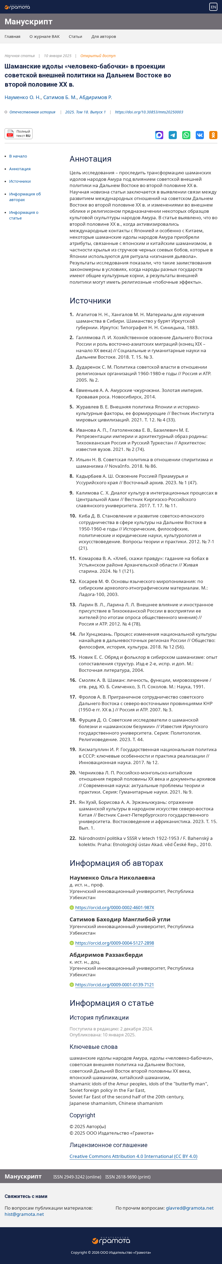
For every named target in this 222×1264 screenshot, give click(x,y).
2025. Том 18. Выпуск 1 (85, 111)
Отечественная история (32, 111)
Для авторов (104, 36)
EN (213, 6)
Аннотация (20, 168)
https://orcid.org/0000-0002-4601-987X (114, 908)
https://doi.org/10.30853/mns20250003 (149, 111)
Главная (12, 36)
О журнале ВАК (45, 36)
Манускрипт (29, 21)
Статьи (75, 36)
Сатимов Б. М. (60, 97)
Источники (20, 181)
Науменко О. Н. (23, 97)
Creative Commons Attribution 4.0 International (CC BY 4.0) (133, 1156)
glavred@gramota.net (190, 1208)
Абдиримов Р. (95, 97)
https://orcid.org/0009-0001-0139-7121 (114, 985)
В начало (18, 156)
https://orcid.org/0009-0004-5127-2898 (114, 943)
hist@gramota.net (24, 1214)
